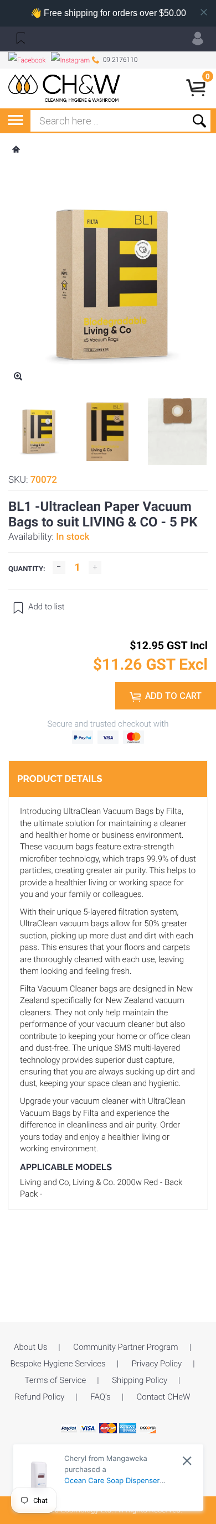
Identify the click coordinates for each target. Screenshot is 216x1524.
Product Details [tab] (59, 778)
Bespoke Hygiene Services (58, 1364)
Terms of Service (55, 1380)
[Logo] (64, 88)
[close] (186, 1460)
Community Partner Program (125, 1347)
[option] (37, 432)
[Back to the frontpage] (15, 150)
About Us (30, 1347)
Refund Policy (39, 1397)
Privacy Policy (157, 1364)
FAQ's (100, 1397)
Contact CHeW (164, 1397)
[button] (19, 38)
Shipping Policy (139, 1380)
